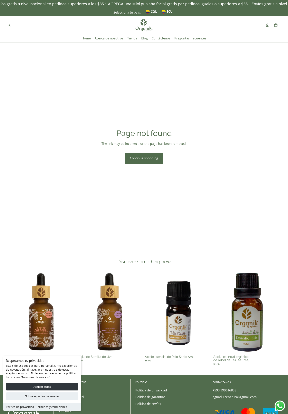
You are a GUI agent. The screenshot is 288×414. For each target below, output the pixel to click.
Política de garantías (150, 397)
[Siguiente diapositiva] (69, 311)
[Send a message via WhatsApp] (280, 406)
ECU (170, 11)
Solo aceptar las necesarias (42, 396)
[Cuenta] (267, 25)
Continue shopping (144, 158)
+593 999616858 (224, 390)
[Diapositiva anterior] (14, 311)
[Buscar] (9, 25)
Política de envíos (148, 404)
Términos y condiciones (51, 407)
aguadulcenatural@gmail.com (235, 397)
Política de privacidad (20, 407)
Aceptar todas (42, 386)
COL (154, 11)
